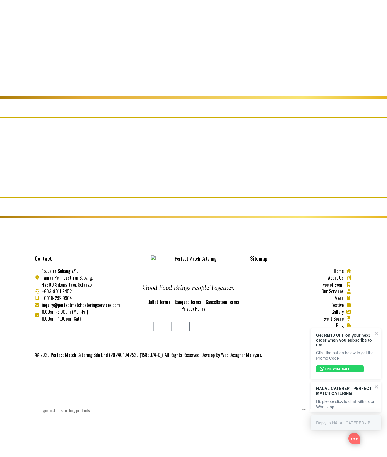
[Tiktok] (186, 325)
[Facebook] (150, 325)
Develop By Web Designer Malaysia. (231, 354)
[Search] (42, 430)
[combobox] (193, 410)
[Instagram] (168, 325)
